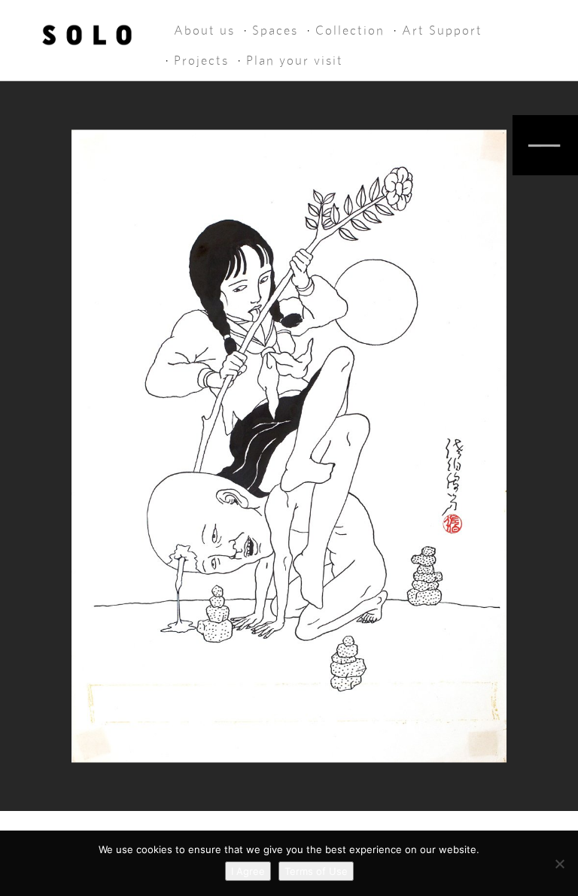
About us (204, 30)
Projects (201, 60)
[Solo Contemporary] (87, 31)
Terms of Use (316, 871)
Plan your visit (294, 60)
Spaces (275, 30)
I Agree (248, 871)
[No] (559, 863)
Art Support (442, 30)
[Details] (545, 145)
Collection (350, 30)
